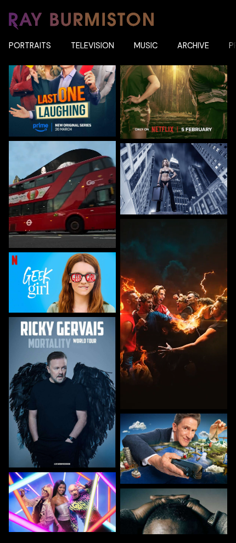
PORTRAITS (30, 45)
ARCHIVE (193, 45)
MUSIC (146, 45)
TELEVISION (92, 45)
